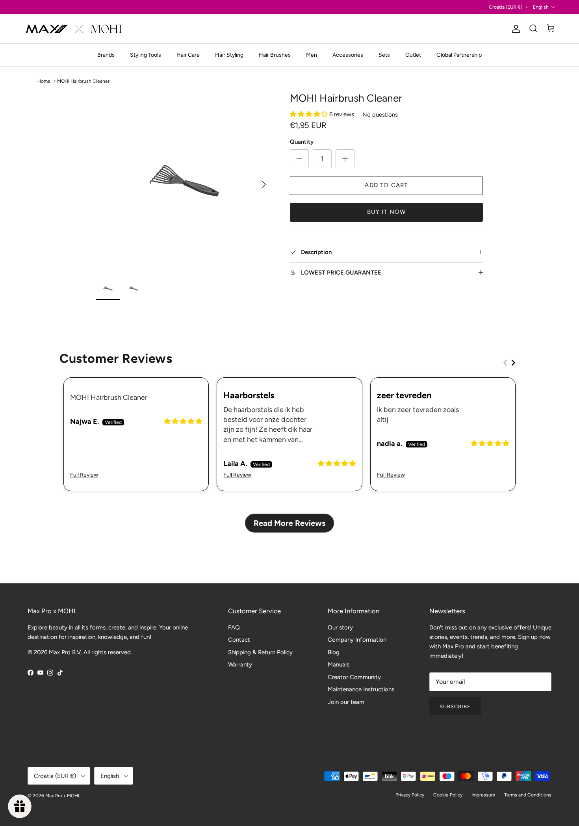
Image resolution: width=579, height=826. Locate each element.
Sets (384, 55)
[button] (309, 114)
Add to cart (386, 185)
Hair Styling (229, 55)
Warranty (240, 664)
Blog (334, 652)
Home (43, 81)
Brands (106, 55)
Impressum (483, 795)
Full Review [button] (84, 474)
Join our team (346, 701)
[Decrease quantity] (299, 158)
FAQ (234, 627)
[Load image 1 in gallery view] (184, 180)
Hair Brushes (275, 55)
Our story (340, 627)
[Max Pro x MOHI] (74, 28)
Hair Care (188, 55)
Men (311, 55)
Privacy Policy (409, 795)
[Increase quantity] (345, 158)
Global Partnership (459, 55)
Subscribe (455, 706)
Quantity (302, 141)
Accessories (347, 55)
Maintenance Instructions (361, 689)
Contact (239, 639)
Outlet (413, 55)
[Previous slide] (505, 362)
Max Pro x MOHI (62, 795)
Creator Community (354, 677)
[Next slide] (513, 362)
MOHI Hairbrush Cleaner (83, 81)
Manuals (338, 664)
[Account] (514, 28)
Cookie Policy (447, 795)
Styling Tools (145, 55)
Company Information (357, 639)
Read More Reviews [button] (289, 523)
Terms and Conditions (527, 795)
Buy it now (386, 211)
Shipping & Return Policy (260, 652)
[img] (183, 421)
